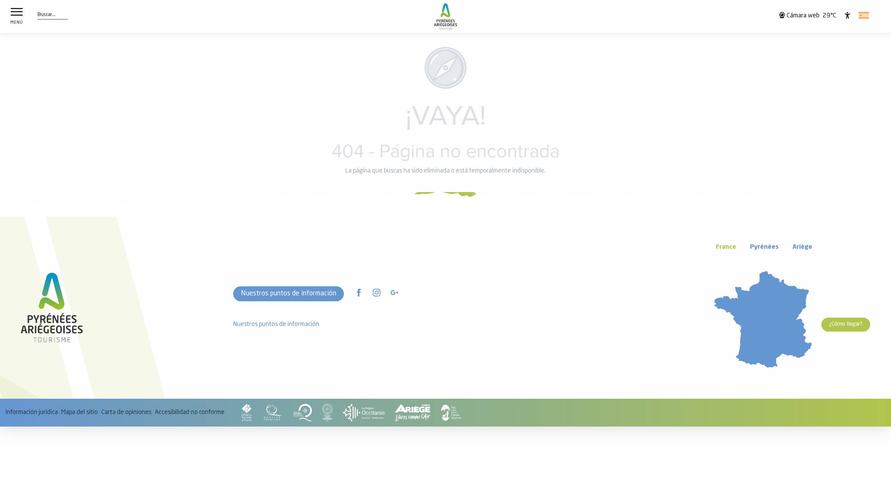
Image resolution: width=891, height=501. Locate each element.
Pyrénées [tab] (764, 247)
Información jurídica (31, 412)
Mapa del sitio (79, 412)
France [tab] (726, 247)
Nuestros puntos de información (288, 293)
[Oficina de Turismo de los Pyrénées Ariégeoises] (445, 16)
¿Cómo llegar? (845, 324)
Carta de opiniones (126, 412)
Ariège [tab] (802, 247)
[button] (46, 15)
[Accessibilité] (847, 15)
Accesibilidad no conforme (189, 412)
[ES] (864, 15)
